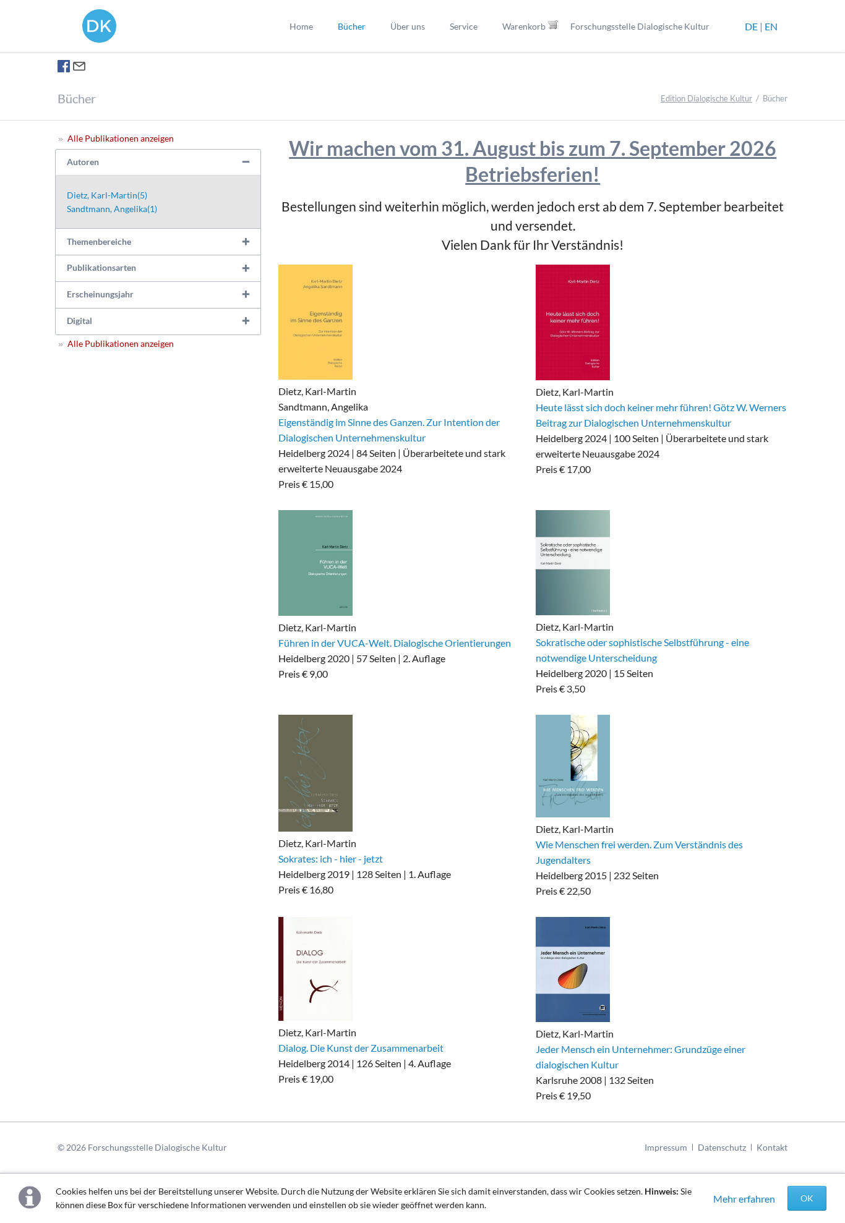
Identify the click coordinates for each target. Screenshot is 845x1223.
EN (771, 26)
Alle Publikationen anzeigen (120, 138)
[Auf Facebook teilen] (64, 68)
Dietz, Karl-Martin (107, 195)
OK (806, 1198)
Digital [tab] (79, 320)
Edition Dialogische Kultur (706, 98)
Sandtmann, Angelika (112, 208)
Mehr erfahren (744, 1198)
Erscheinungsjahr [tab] (100, 294)
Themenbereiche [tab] (99, 241)
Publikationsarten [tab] (101, 267)
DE (751, 26)
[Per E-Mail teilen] (79, 68)
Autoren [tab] (83, 161)
